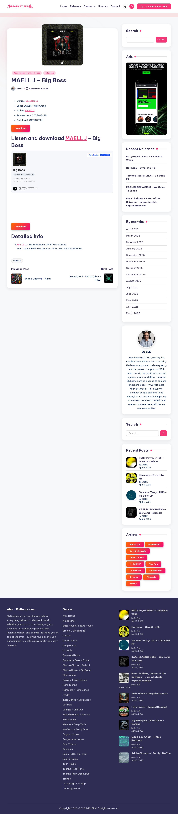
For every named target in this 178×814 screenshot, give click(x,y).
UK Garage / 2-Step (74, 783)
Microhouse (69, 719)
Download (20, 128)
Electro (76, 665)
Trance (67, 778)
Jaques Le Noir (137, 557)
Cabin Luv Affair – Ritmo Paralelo (146, 738)
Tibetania (151, 577)
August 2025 (133, 280)
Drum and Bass (71, 655)
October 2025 (134, 267)
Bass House (32, 101)
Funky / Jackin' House (75, 680)
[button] (154, 6)
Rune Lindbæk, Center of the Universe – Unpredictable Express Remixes (143, 202)
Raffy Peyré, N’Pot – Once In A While (144, 158)
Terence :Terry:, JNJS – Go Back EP (145, 177)
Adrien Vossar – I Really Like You (151, 753)
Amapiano (69, 620)
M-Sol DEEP (135, 564)
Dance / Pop (70, 640)
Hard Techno (70, 684)
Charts (67, 635)
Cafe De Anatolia (138, 551)
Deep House (69, 645)
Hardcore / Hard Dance (76, 689)
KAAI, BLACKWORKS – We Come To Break (145, 189)
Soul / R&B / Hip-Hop (75, 753)
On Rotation (135, 570)
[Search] (163, 433)
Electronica (69, 675)
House (66, 694)
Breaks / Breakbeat (74, 630)
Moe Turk (153, 564)
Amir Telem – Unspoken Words (149, 693)
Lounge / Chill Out (73, 709)
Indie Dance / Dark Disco (77, 699)
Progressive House (73, 739)
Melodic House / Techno (76, 714)
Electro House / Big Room (77, 670)
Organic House (71, 734)
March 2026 (133, 235)
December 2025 (135, 255)
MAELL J (29, 110)
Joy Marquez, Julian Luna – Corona (147, 722)
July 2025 (131, 287)
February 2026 (134, 242)
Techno (73, 768)
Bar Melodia (154, 544)
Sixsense (134, 577)
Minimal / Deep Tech (74, 724)
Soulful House (70, 758)
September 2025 (136, 274)
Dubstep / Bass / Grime (76, 660)
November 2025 (135, 261)
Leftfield (67, 704)
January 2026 (134, 248)
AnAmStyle (135, 544)
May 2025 (132, 300)
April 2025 (132, 306)
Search (132, 31)
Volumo (133, 583)
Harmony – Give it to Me (140, 167)
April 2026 (132, 229)
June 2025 (132, 293)
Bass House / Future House (26, 73)
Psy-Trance (69, 744)
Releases (49, 73)
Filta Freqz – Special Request (149, 707)
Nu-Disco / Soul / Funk (75, 729)
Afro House (69, 615)
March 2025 (133, 313)
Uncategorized (71, 788)
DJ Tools (67, 650)
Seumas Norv (155, 570)
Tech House (69, 763)
